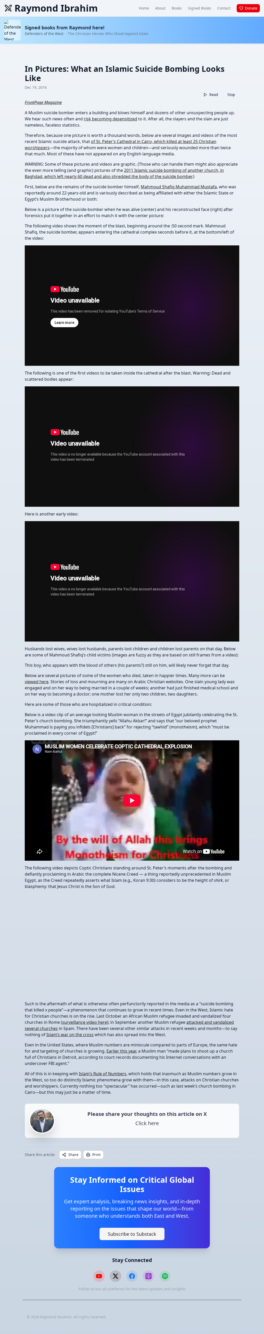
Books (177, 8)
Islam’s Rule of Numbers (102, 1074)
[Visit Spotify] (165, 1276)
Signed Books (199, 8)
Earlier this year (121, 1051)
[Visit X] (115, 1276)
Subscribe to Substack (132, 1234)
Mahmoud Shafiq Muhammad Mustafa (179, 187)
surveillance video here (84, 1022)
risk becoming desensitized (110, 119)
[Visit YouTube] (99, 1276)
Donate (251, 8)
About (160, 8)
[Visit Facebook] (132, 1276)
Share (73, 1154)
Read (213, 94)
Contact (223, 8)
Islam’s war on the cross (70, 1034)
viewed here (36, 681)
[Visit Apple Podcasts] (148, 1276)
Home (144, 8)
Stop (231, 94)
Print (96, 1154)
